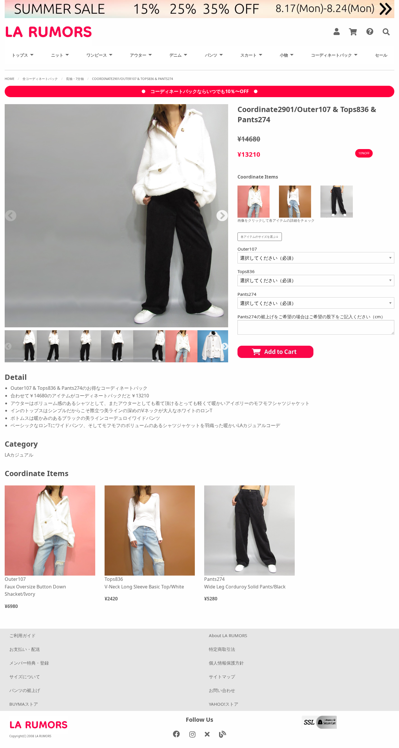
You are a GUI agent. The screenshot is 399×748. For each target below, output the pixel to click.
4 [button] (59, 324)
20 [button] (199, 324)
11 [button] (121, 324)
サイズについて (24, 676)
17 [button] (173, 324)
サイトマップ (222, 676)
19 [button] (191, 324)
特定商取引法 (222, 649)
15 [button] (156, 324)
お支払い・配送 (24, 649)
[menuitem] (21, 55)
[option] (116, 215)
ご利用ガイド (22, 635)
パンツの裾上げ (24, 690)
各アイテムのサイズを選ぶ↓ (260, 237)
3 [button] (50, 324)
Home (9, 78)
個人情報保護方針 (226, 663)
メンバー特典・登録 (29, 663)
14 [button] (147, 324)
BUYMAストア (23, 704)
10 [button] (112, 324)
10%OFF (363, 153)
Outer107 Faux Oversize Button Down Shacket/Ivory (35, 586)
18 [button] (182, 324)
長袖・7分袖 (75, 78)
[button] (386, 32)
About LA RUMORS (228, 635)
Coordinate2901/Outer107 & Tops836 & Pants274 (132, 78)
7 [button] (86, 324)
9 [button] (103, 324)
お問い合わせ (222, 690)
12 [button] (129, 324)
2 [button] (42, 324)
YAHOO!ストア (223, 704)
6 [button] (77, 324)
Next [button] (222, 215)
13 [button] (138, 324)
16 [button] (164, 324)
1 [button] (33, 324)
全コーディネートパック (40, 78)
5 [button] (68, 324)
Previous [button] (10, 215)
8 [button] (94, 324)
